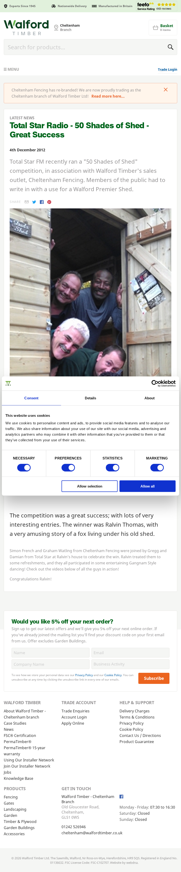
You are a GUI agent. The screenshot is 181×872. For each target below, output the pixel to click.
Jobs (7, 772)
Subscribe (154, 678)
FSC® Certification (20, 735)
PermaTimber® (17, 741)
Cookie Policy (113, 675)
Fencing (11, 797)
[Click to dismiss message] (166, 90)
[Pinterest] (49, 202)
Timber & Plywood (20, 821)
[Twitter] (34, 202)
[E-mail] (27, 202)
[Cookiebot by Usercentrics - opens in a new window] (155, 383)
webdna (132, 862)
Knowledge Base (18, 778)
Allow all (147, 486)
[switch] (68, 467)
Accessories (14, 833)
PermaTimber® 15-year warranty (24, 750)
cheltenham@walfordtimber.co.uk (92, 832)
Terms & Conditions (137, 717)
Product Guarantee (136, 741)
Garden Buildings (19, 827)
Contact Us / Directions (140, 735)
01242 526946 (74, 826)
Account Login (74, 717)
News (9, 729)
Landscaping (15, 809)
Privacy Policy (84, 675)
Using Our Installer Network (29, 760)
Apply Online (73, 723)
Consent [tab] (31, 398)
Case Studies (15, 723)
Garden (10, 815)
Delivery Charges (134, 711)
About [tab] (149, 398)
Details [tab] (90, 398)
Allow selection (89, 486)
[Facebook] (42, 202)
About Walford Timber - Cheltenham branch (25, 714)
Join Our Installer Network (27, 766)
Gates (9, 803)
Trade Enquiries (76, 711)
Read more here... (108, 96)
